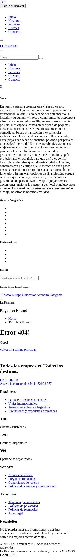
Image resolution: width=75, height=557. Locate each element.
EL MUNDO (9, 46)
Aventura (43, 295)
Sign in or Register (13, 5)
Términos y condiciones (24, 502)
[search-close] (1, 299)
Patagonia (56, 295)
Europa (16, 295)
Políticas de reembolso (23, 509)
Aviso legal (15, 513)
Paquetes (14, 24)
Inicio (12, 17)
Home (12, 318)
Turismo (5, 295)
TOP (3, 2)
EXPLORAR (9, 380)
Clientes (13, 28)
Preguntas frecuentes (21, 479)
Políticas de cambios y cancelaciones (32, 486)
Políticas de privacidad (23, 506)
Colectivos (29, 295)
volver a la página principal (18, 349)
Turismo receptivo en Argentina (29, 407)
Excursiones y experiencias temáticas (32, 411)
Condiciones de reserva (23, 482)
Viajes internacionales (22, 403)
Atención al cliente (20, 475)
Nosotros (14, 20)
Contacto (14, 31)
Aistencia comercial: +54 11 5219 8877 (26, 383)
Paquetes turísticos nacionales (27, 400)
